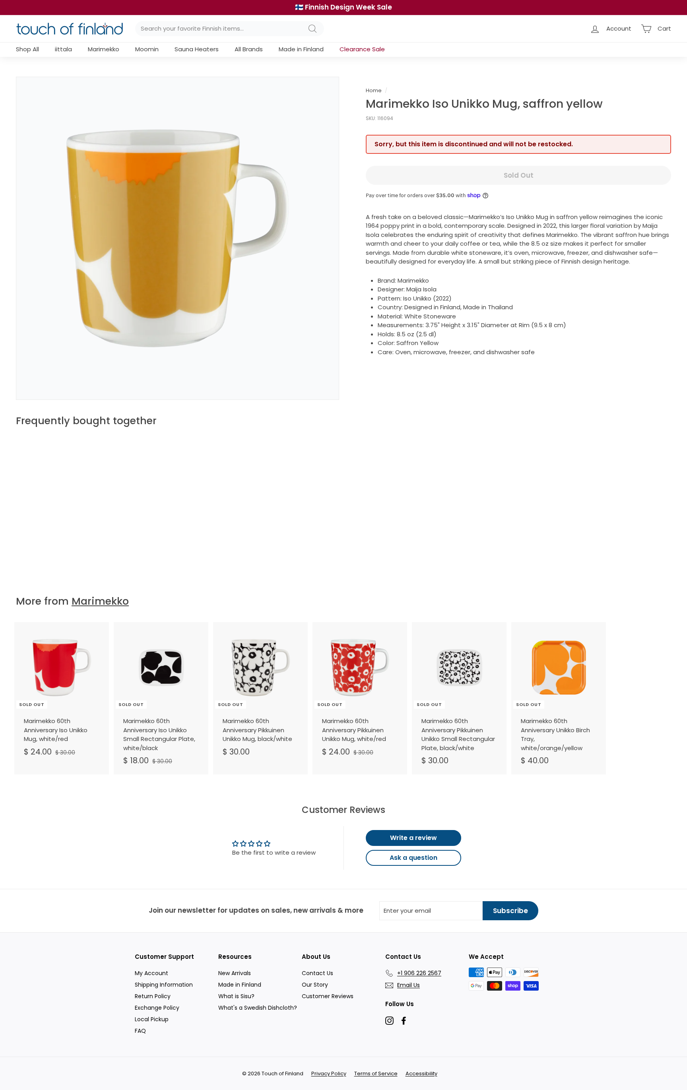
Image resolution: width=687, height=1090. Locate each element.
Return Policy (153, 996)
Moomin (147, 49)
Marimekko (103, 49)
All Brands (249, 49)
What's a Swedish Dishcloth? (257, 1008)
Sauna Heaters (197, 49)
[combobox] (229, 29)
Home (374, 90)
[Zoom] (177, 238)
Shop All (27, 49)
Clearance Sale (362, 49)
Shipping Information (164, 985)
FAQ (140, 1031)
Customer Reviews (327, 996)
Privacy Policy (328, 1073)
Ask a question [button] (413, 857)
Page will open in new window (389, 1020)
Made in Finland (301, 49)
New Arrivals (234, 973)
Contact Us (317, 973)
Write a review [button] (413, 837)
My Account (151, 973)
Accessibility (421, 1073)
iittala (63, 49)
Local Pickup (152, 1019)
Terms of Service (376, 1073)
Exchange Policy (157, 1008)
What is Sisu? (236, 996)
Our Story (315, 985)
